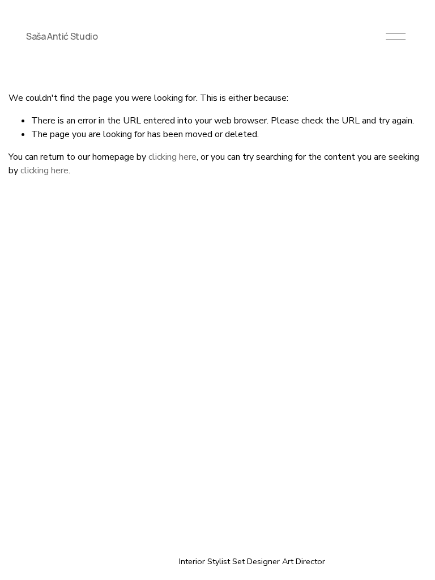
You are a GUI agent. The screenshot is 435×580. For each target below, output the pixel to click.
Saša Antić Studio (62, 36)
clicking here (172, 157)
